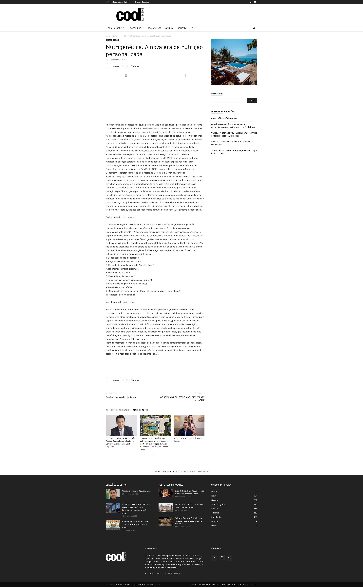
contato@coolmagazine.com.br (168, 573)
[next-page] (157, 455)
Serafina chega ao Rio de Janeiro (121, 397)
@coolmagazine (197, 471)
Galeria (169, 28)
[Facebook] (246, 2)
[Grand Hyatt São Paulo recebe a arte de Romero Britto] (166, 493)
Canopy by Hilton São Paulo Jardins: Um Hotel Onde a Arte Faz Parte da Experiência (234, 134)
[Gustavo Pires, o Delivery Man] (113, 494)
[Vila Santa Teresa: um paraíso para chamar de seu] (166, 507)
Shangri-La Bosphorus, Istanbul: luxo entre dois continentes (232, 143)
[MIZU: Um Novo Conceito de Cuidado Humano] (189, 425)
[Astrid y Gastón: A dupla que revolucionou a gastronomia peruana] (166, 521)
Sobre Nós (135, 28)
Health (123, 36)
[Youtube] (255, 2)
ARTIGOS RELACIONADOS (118, 410)
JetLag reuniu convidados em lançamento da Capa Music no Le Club (234, 152)
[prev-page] (152, 455)
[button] (253, 28)
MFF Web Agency (153, 584)
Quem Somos (243, 584)
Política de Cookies (207, 584)
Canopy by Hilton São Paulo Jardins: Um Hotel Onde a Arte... (135, 524)
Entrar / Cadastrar (142, 2)
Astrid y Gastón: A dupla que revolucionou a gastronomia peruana (188, 521)
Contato (182, 28)
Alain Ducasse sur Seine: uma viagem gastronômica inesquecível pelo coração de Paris (233, 125)
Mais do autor (140, 410)
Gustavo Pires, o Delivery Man (224, 118)
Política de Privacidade (226, 584)
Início (108, 36)
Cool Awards (154, 28)
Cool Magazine (116, 28)
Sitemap (194, 584)
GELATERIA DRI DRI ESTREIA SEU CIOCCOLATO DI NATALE (182, 399)
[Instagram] (250, 2)
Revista (115, 36)
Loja (193, 28)
